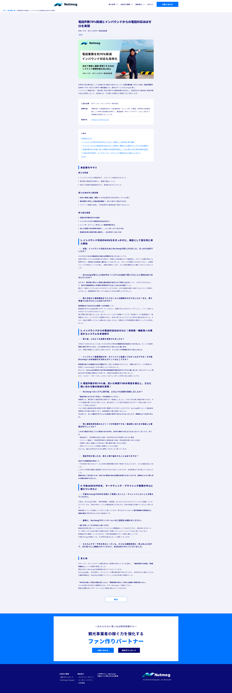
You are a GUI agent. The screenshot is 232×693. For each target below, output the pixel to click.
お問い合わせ (167, 4)
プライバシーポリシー (87, 677)
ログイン (150, 4)
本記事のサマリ (86, 138)
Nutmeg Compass (68, 680)
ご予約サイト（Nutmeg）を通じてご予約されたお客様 (107, 675)
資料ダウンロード (129, 650)
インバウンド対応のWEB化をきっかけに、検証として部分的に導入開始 (108, 142)
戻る (116, 599)
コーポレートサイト (86, 680)
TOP (4, 10)
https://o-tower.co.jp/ (100, 119)
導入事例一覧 (11, 10)
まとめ (83, 156)
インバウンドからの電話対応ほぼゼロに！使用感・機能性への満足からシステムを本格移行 (115, 146)
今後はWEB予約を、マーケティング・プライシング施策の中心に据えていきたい (112, 153)
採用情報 (82, 683)
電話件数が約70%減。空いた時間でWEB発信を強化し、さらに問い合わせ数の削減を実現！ (116, 149)
